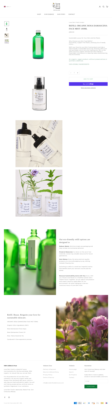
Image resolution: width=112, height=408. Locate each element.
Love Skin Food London (76, 22)
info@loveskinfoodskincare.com (53, 383)
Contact (71, 14)
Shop (39, 14)
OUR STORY (61, 14)
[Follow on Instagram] (9, 397)
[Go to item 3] (6, 35)
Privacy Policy (47, 374)
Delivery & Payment (49, 369)
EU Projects (73, 374)
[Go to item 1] (6, 23)
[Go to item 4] (6, 41)
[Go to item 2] (6, 29)
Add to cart (88, 79)
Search (71, 372)
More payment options (88, 88)
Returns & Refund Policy (51, 372)
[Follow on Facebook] (5, 397)
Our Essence (49, 14)
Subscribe (91, 386)
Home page (73, 369)
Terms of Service (48, 377)
